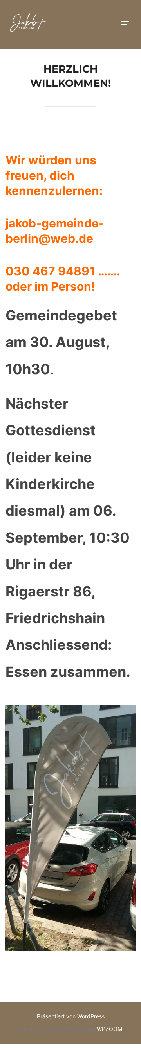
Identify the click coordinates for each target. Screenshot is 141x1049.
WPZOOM (109, 1028)
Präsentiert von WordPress (71, 1016)
